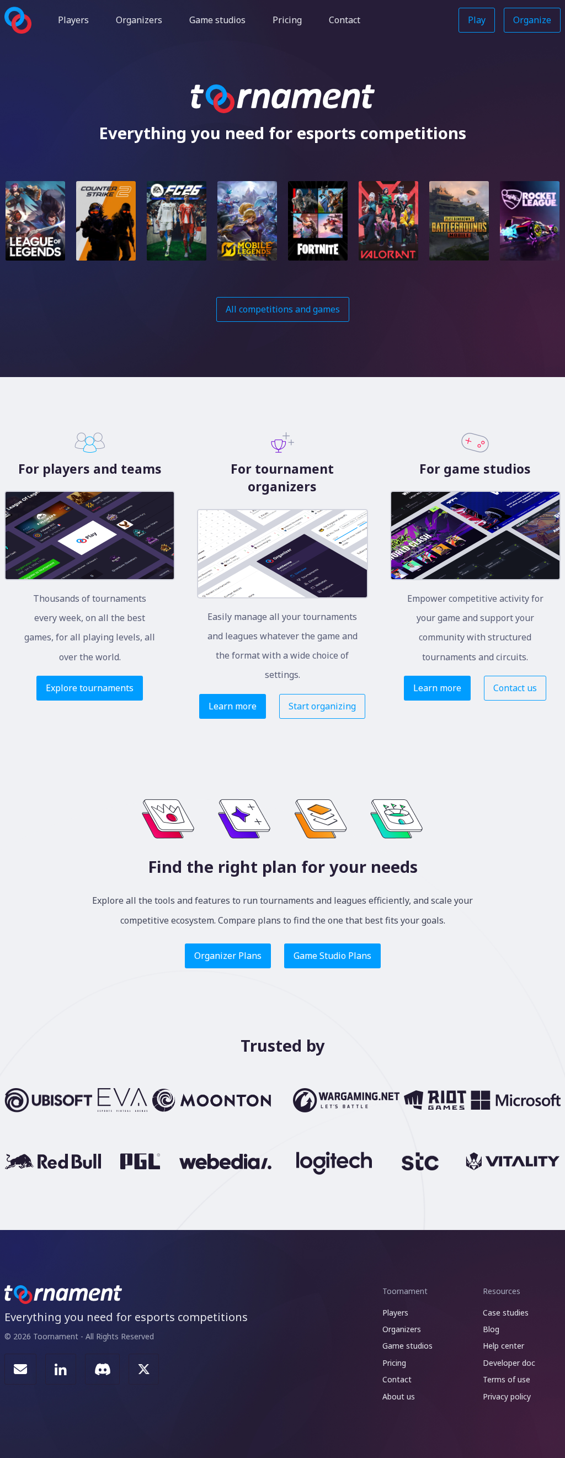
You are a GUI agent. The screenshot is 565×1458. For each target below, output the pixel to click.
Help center (503, 1345)
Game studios (217, 20)
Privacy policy (507, 1396)
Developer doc (509, 1363)
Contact (344, 20)
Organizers (139, 20)
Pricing (287, 20)
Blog (491, 1329)
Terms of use (506, 1379)
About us (398, 1396)
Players (73, 20)
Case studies (506, 1312)
